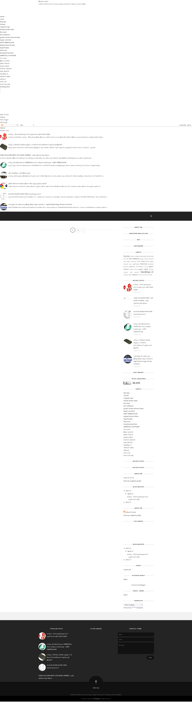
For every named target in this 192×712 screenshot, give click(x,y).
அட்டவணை (3, 58)
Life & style (3, 122)
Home (126, 579)
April (129, 494)
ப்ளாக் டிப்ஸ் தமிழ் (5, 84)
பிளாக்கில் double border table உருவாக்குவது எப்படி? (24, 194)
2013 (127, 491)
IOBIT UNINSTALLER (7, 42)
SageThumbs (4, 48)
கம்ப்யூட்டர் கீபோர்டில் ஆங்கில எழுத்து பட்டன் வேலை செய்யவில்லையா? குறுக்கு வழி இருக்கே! (35, 144)
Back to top (96, 688)
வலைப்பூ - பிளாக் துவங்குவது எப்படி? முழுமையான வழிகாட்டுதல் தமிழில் (29, 134)
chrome (2, 24)
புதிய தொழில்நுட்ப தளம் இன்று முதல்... (19, 173)
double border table (7, 29)
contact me (127, 570)
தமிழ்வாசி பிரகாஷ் (131, 512)
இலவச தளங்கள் (5, 61)
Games (2, 16)
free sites (3, 32)
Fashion (2, 117)
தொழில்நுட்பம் (4, 74)
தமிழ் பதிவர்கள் (4, 71)
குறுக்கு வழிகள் (4, 66)
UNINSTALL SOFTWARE (8, 55)
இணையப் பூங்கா (43, 1)
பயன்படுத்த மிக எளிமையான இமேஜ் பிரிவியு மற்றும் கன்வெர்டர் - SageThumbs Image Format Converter (40, 204)
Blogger (142, 585)
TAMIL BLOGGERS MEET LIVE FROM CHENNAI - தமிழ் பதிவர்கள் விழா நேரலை (24, 155)
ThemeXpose (96, 698)
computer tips (5, 27)
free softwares (5, 35)
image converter (5, 40)
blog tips (3, 22)
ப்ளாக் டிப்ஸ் (3, 81)
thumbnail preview (7, 53)
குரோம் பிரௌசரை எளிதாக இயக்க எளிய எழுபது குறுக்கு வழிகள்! (27, 183)
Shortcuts (3, 50)
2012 (127, 502)
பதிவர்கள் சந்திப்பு (5, 76)
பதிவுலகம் (3, 79)
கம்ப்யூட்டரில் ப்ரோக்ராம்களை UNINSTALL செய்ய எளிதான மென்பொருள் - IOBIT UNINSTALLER (37, 162)
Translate (139, 608)
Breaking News (5, 87)
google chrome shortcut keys (10, 37)
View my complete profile (132, 481)
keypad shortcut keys (7, 45)
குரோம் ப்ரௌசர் (4, 63)
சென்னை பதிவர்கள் (6, 68)
